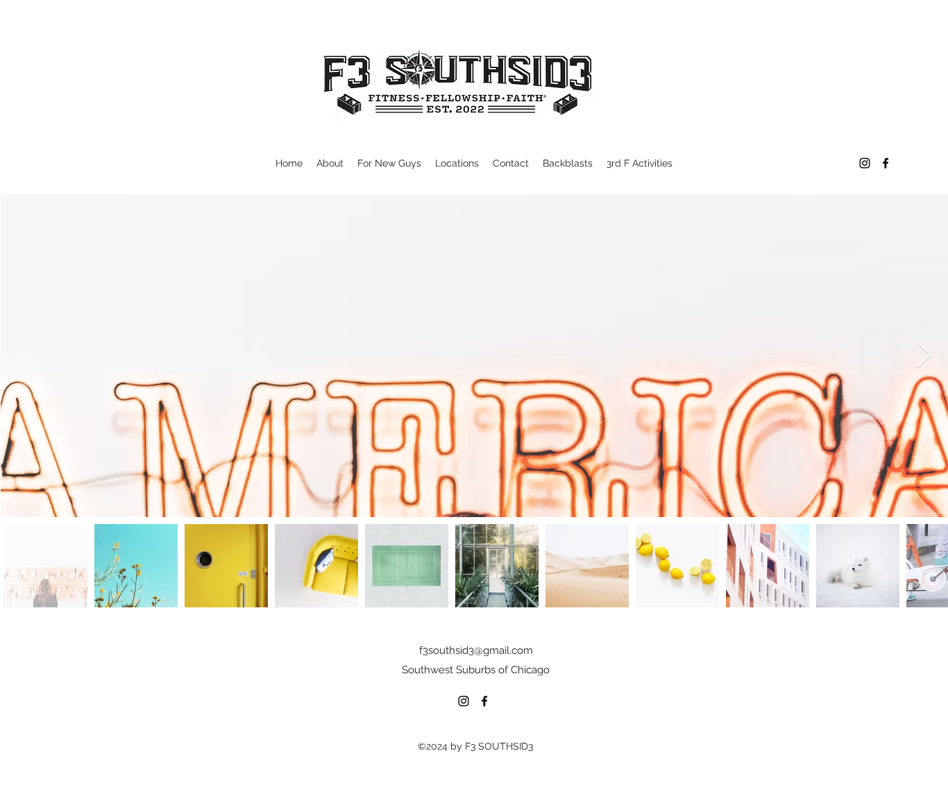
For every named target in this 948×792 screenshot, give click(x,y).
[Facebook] (885, 163)
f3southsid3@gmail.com (476, 650)
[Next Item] (924, 355)
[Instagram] (865, 163)
